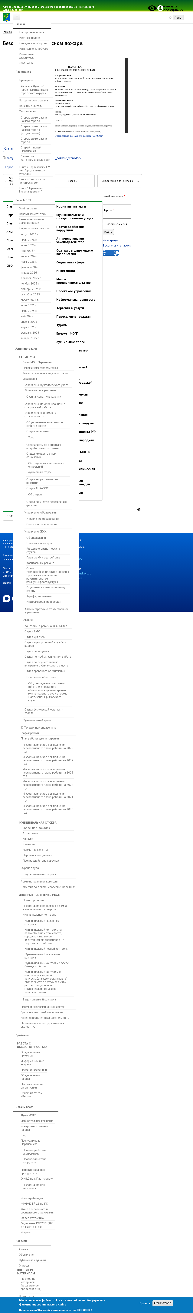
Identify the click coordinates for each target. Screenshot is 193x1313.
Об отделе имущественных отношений (46, 464)
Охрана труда (30, 868)
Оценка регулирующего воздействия (74, 252)
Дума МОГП (28, 1115)
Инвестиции (65, 271)
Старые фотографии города (34, 140)
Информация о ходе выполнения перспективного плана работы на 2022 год (48, 784)
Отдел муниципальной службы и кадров (45, 643)
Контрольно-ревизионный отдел (46, 626)
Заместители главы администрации (31, 220)
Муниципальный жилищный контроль (42, 922)
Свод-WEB (26, 63)
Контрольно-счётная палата (34, 1127)
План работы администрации (40, 738)
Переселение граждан (73, 316)
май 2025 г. (28, 316)
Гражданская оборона (33, 43)
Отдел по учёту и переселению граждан (46, 503)
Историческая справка (33, 100)
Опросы (24, 1265)
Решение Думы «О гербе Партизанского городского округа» (34, 89)
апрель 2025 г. (30, 321)
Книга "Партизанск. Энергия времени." (31, 189)
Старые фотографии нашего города (34, 119)
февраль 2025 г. (31, 332)
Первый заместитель (32, 214)
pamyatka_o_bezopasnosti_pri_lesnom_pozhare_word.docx (72, 136)
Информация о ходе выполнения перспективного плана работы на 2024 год (48, 760)
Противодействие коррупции (42, 860)
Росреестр (27, 1232)
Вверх (71, 181)
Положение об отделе (41, 677)
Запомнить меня (116, 224)
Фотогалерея (27, 111)
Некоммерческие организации (32, 1085)
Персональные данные (37, 855)
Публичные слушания (32, 1260)
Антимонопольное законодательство (70, 240)
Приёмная (22, 1035)
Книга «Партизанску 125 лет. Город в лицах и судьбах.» (35, 170)
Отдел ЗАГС (32, 631)
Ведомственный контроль (40, 874)
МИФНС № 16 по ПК (34, 1203)
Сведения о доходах (36, 828)
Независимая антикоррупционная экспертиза (42, 1024)
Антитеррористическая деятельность (45, 1017)
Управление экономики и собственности (41, 414)
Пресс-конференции (34, 1070)
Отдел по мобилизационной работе (48, 656)
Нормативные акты (35, 849)
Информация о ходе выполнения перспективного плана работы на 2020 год (48, 809)
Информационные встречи (32, 1062)
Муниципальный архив (37, 720)
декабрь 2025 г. (31, 278)
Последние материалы (26, 1271)
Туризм (61, 325)
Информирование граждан (43, 601)
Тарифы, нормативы (39, 596)
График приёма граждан (34, 228)
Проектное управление (74, 291)
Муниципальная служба (38, 822)
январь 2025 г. (30, 338)
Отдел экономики (38, 431)
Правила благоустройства (43, 557)
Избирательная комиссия (37, 1121)
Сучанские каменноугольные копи (35, 157)
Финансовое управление (40, 390)
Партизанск (23, 71)
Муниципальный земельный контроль (42, 955)
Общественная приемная (30, 1053)
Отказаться (162, 1303)
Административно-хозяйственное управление (47, 610)
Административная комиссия (39, 881)
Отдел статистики (32, 1218)
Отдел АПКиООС (37, 488)
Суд (23, 1135)
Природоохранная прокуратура (33, 1171)
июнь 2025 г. (29, 311)
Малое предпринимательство (73, 281)
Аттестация (30, 833)
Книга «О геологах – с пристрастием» (33, 180)
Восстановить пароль (117, 245)
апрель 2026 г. (30, 256)
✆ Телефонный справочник (38, 727)
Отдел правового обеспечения (45, 671)
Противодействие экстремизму (34, 1151)
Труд (31, 437)
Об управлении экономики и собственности (44, 424)
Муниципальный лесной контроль (46, 948)
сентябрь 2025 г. (31, 294)
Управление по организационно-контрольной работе (45, 405)
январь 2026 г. (30, 272)
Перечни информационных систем (43, 1007)
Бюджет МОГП (67, 333)
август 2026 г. (30, 234)
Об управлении (36, 537)
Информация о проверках (39, 895)
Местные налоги (29, 38)
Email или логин (113, 196)
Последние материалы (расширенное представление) (31, 1284)
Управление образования (41, 512)
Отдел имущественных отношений (41, 455)
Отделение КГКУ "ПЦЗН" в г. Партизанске (37, 1225)
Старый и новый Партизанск (31, 149)
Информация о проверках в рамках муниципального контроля (45, 907)
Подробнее (84, 1309)
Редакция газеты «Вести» (31, 1094)
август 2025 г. (30, 300)
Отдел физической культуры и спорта (44, 711)
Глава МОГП (23, 200)
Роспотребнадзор (32, 1198)
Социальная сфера (70, 262)
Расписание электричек (26, 55)
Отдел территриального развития (42, 481)
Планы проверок (33, 900)
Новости (21, 1241)
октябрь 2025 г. (31, 289)
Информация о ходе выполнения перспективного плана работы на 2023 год (48, 772)
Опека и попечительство (42, 524)
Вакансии (29, 844)
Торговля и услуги (70, 308)
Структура (27, 357)
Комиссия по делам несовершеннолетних (48, 887)
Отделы (28, 620)
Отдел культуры (35, 637)
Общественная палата (30, 1076)
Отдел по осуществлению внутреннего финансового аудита (46, 663)
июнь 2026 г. (29, 245)
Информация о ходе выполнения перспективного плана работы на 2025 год (48, 748)
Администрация (26, 348)
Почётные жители (30, 106)
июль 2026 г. (29, 240)
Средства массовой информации (42, 1012)
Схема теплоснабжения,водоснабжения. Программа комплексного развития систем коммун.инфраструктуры (48, 575)
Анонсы (23, 1249)
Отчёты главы (28, 208)
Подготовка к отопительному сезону (45, 589)
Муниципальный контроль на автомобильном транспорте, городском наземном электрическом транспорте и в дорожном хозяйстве (44, 936)
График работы (30, 733)
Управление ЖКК (36, 531)
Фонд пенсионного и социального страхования (37, 1210)
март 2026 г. (29, 261)
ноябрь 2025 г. (30, 283)
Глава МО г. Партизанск (38, 362)
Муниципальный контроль (39, 914)
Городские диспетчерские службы (43, 550)
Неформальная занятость (75, 299)
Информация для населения (34, 1186)
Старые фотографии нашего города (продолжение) (34, 129)
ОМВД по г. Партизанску (37, 1178)
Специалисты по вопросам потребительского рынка (43, 446)
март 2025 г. (29, 327)
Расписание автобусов (33, 48)
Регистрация (111, 240)
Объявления (26, 1254)
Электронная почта (31, 32)
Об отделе (35, 494)
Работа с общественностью (32, 1045)
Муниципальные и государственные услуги (74, 216)
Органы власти (25, 1107)
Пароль (107, 210)
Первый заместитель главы (40, 368)
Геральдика (26, 80)
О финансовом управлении (43, 396)
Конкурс (28, 839)
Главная (20, 24)
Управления (30, 378)
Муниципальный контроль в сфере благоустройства (47, 964)
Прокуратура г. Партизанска (30, 1142)
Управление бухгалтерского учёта (46, 385)
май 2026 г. (28, 251)
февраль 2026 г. (31, 267)
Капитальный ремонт (40, 563)
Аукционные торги (39, 472)
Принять (144, 1303)
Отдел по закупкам (37, 651)
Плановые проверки (39, 543)
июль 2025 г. (29, 305)
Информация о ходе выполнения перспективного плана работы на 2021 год (48, 797)
